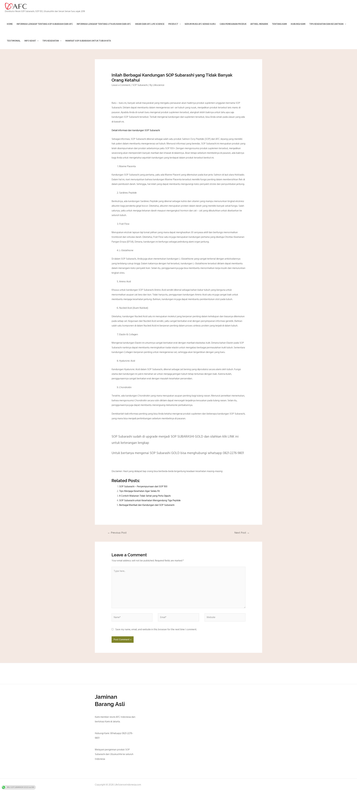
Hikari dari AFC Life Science (149, 24)
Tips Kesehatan (50, 41)
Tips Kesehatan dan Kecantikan (326, 24)
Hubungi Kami (298, 24)
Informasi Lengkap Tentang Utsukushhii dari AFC (104, 24)
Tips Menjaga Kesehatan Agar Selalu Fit (139, 491)
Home (10, 24)
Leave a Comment (121, 85)
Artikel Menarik (259, 24)
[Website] (225, 618)
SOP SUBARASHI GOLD (187, 436)
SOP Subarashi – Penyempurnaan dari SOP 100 (143, 487)
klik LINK (228, 436)
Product (173, 24)
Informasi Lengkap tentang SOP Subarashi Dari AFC (45, 24)
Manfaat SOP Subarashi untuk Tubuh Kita (88, 41)
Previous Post (117, 533)
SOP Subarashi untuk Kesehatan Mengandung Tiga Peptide (150, 501)
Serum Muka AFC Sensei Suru (200, 24)
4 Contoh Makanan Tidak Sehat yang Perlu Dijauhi (145, 496)
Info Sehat (30, 41)
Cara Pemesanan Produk (233, 24)
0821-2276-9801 (233, 453)
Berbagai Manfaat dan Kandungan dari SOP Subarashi (146, 505)
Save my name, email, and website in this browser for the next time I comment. (156, 630)
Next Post (241, 533)
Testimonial (13, 41)
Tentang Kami (279, 24)
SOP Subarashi (140, 85)
